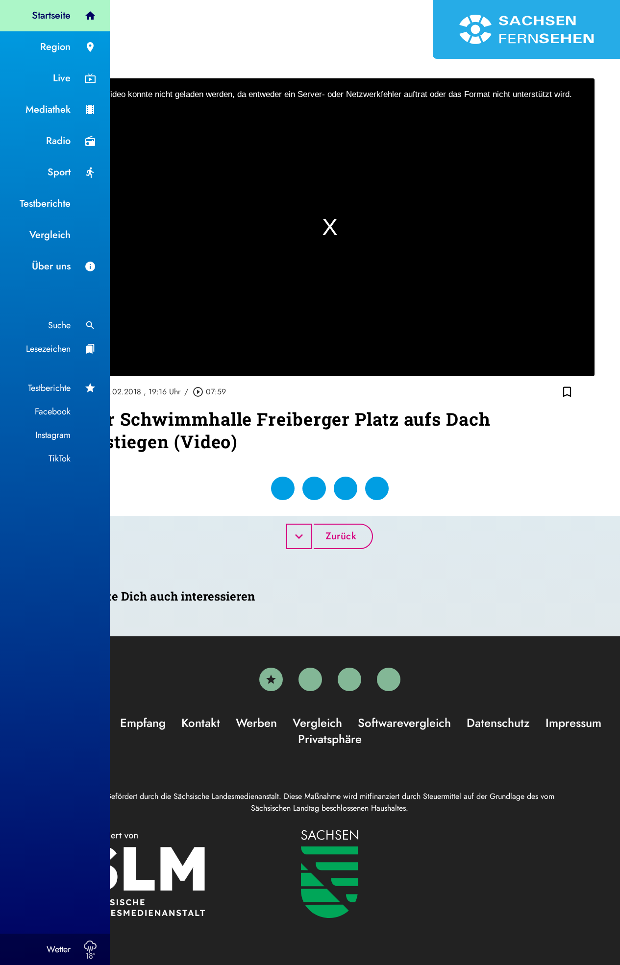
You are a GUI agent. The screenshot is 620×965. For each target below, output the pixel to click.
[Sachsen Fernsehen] (526, 29)
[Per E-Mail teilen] (377, 488)
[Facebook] (310, 679)
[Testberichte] (271, 679)
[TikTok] (388, 679)
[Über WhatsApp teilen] (345, 488)
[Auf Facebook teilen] (283, 488)
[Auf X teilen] (314, 488)
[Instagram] (349, 679)
